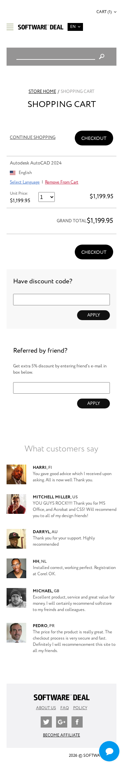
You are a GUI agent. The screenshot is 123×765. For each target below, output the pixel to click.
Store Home (42, 92)
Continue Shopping (32, 138)
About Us (46, 708)
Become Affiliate (61, 735)
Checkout (94, 138)
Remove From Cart (61, 182)
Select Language (25, 182)
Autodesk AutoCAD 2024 (36, 163)
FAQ (64, 708)
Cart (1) (104, 12)
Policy (80, 708)
